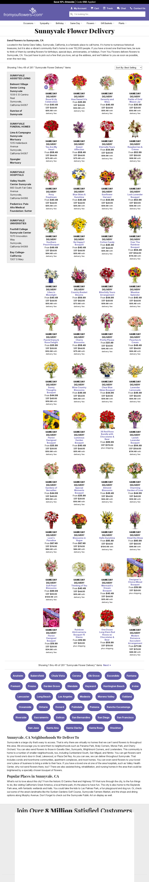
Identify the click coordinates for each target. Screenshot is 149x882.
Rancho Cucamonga (118, 707)
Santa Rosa (96, 727)
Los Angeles (65, 696)
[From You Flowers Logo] (23, 12)
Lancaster (23, 696)
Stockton (115, 727)
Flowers (90, 23)
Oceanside (25, 707)
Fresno (32, 686)
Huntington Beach (113, 686)
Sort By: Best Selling (126, 67)
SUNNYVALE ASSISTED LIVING (20, 77)
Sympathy (44, 23)
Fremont (15, 686)
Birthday (60, 23)
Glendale (72, 686)
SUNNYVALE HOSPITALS (17, 173)
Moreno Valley (106, 696)
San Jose (33, 727)
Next (106, 665)
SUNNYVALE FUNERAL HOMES (20, 125)
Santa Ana (52, 727)
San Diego (103, 717)
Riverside (21, 717)
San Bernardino (81, 717)
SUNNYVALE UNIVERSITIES (18, 222)
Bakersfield (37, 675)
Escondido (113, 675)
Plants (121, 23)
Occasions (28, 23)
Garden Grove (52, 686)
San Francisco (125, 717)
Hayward (90, 686)
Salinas (60, 717)
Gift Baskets (106, 23)
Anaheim (18, 675)
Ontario (43, 707)
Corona (76, 675)
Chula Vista (58, 675)
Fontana (131, 675)
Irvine (135, 686)
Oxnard (59, 707)
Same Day (75, 23)
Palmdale (77, 707)
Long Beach (44, 696)
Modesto (85, 696)
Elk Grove (94, 675)
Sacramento (41, 717)
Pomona (94, 707)
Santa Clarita (74, 727)
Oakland (127, 696)
